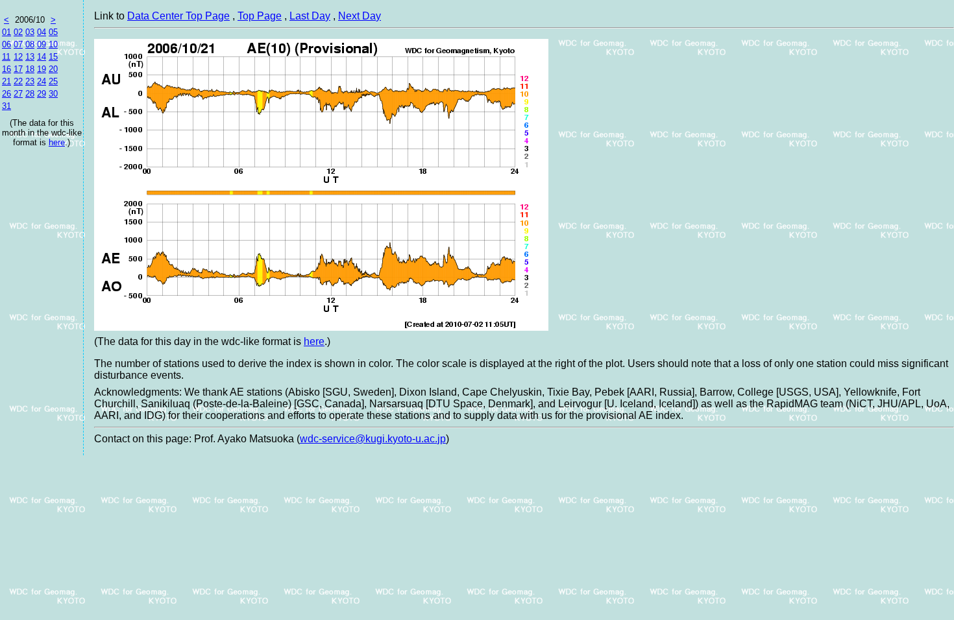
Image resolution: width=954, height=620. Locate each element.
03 (29, 32)
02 (18, 32)
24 (41, 81)
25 (53, 81)
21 (6, 81)
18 (29, 69)
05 (53, 32)
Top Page (260, 15)
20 (53, 69)
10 (53, 44)
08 (29, 44)
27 (18, 94)
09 (41, 44)
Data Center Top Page (178, 15)
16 (6, 69)
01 (6, 32)
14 (41, 57)
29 (41, 94)
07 (18, 44)
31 (6, 106)
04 (41, 32)
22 (18, 81)
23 (29, 81)
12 (18, 57)
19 (41, 69)
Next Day (359, 15)
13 (29, 57)
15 (53, 57)
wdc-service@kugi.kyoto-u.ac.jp (373, 438)
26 (6, 94)
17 (18, 69)
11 (6, 57)
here (57, 142)
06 (6, 44)
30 (53, 94)
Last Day (309, 15)
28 (29, 94)
